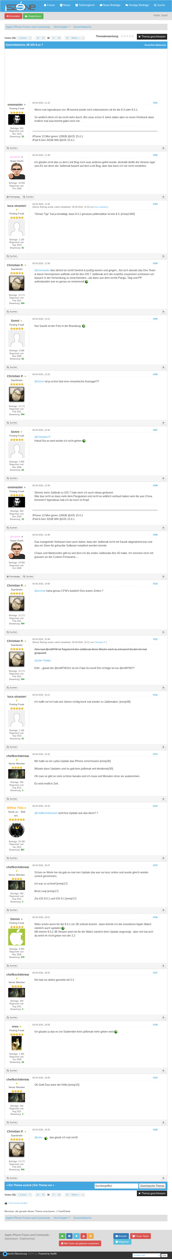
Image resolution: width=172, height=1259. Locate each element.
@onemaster (42, 270)
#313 (155, 754)
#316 (155, 917)
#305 (155, 319)
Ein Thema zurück (20, 1185)
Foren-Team (142, 1236)
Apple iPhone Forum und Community (28, 26)
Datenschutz (27, 1238)
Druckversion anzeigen (18, 1203)
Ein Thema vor (43, 1185)
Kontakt (122, 1236)
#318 (155, 1025)
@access (40, 590)
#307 (155, 430)
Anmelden (14, 16)
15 (43, 38)
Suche (161, 5)
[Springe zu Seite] (83, 38)
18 (59, 38)
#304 (155, 263)
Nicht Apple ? (62, 26)
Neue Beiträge (111, 5)
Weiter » (75, 38)
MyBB (54, 1254)
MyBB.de (32, 1254)
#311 (155, 639)
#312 (155, 695)
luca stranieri (100, 207)
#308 (155, 485)
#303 (155, 204)
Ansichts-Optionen (155, 45)
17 (53, 38)
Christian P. (99, 642)
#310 (155, 584)
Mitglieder (123, 1241)
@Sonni (39, 381)
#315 (155, 865)
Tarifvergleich (86, 5)
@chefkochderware (46, 813)
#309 (155, 535)
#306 (155, 374)
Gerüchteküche (82, 26)
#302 (155, 155)
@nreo (38, 1137)
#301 (155, 103)
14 (38, 38)
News (66, 5)
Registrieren (34, 16)
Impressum (11, 1238)
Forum (50, 5)
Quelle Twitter (42, 660)
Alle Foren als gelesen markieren (81, 1243)
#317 (155, 973)
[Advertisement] (86, 76)
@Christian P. (42, 436)
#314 (155, 806)
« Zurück (22, 38)
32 (67, 38)
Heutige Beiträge (138, 5)
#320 (155, 1130)
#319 (155, 1078)
